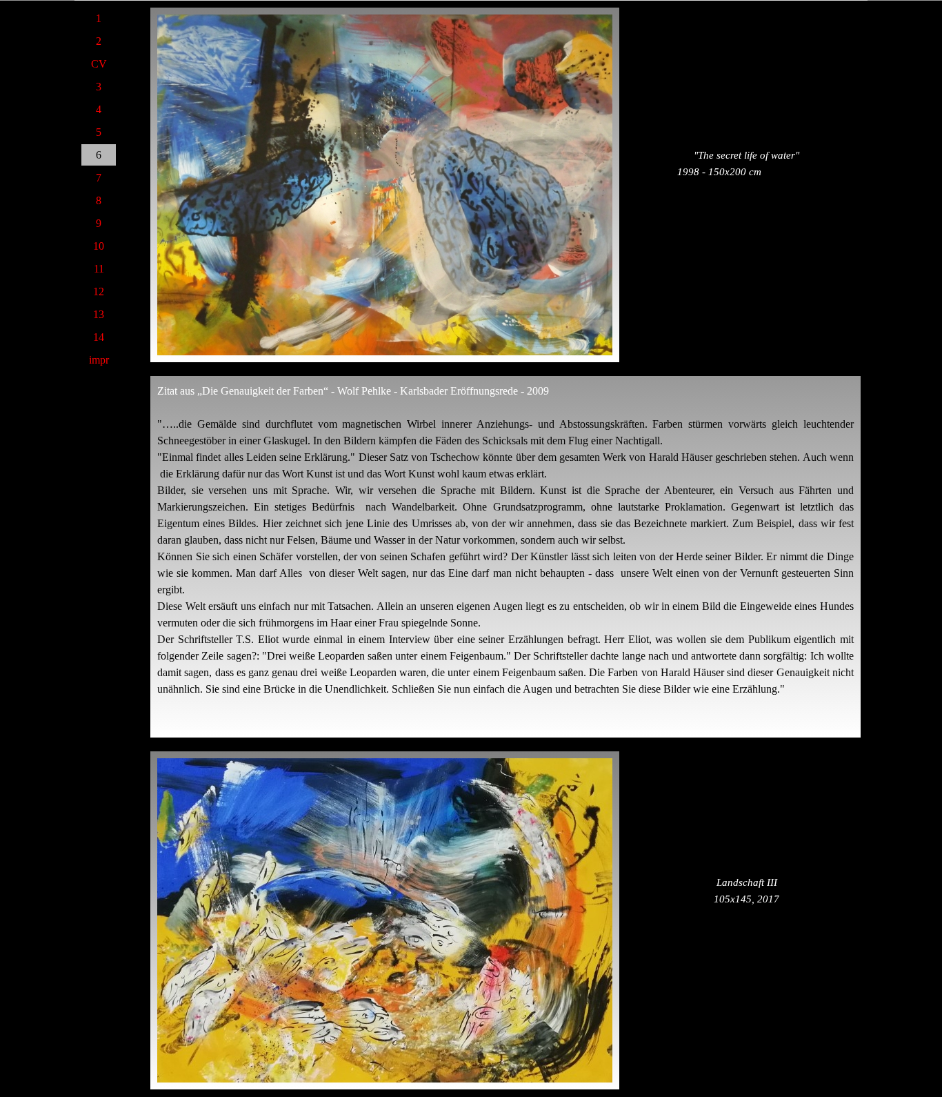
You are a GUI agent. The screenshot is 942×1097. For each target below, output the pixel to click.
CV (99, 64)
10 (98, 246)
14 (98, 337)
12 (98, 291)
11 (99, 269)
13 (98, 314)
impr (99, 360)
